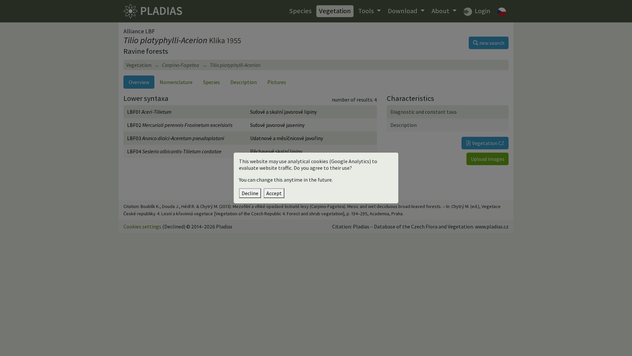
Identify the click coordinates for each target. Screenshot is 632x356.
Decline (250, 193)
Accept (274, 193)
